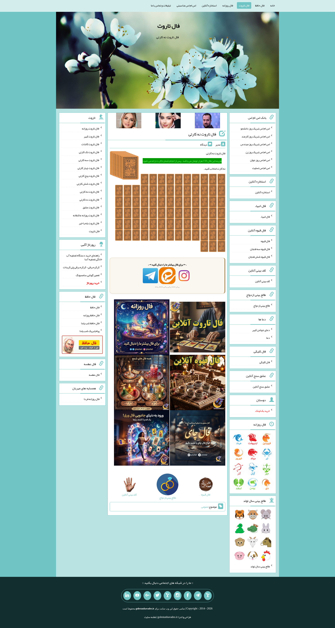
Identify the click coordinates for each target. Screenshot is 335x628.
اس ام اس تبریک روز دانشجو (255, 128)
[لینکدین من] (127, 595)
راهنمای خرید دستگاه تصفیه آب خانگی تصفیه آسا (84, 257)
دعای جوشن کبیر (261, 330)
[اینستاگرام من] (177, 595)
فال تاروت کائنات (90, 144)
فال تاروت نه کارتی (202, 134)
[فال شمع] (141, 383)
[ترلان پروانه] (168, 121)
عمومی (204, 506)
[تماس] (167, 595)
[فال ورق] (141, 438)
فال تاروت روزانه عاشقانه (86, 215)
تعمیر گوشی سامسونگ (87, 275)
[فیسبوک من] (188, 595)
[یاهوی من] (208, 595)
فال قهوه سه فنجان (260, 249)
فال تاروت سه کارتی (89, 160)
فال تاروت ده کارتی (89, 199)
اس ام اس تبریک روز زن (258, 152)
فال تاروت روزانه (90, 128)
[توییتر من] (157, 595)
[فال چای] (197, 438)
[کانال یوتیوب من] (137, 595)
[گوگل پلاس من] (147, 595)
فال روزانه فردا (91, 399)
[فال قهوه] (197, 383)
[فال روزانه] (141, 328)
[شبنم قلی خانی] (128, 121)
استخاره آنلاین (209, 5)
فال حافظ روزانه (91, 315)
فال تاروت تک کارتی (89, 152)
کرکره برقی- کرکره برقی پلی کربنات (81, 267)
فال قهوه (265, 241)
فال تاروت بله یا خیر (89, 223)
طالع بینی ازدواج (261, 305)
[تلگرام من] (198, 595)
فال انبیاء (265, 216)
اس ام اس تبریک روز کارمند (256, 136)
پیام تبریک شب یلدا (89, 331)
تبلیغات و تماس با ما (161, 5)
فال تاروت (244, 5)
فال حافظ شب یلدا (90, 323)
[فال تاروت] (197, 328)
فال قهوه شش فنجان (259, 256)
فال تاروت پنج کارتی (89, 175)
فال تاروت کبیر (91, 136)
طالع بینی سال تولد (260, 566)
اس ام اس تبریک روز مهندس (255, 144)
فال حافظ (259, 5)
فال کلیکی (264, 362)
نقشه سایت (150, 617)
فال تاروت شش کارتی (88, 183)
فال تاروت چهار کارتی (88, 168)
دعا (268, 337)
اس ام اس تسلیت (261, 168)
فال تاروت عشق (91, 207)
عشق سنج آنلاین (261, 386)
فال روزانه (227, 5)
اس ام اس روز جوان (260, 160)
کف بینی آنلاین (262, 281)
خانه (272, 5)
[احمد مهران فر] (207, 121)
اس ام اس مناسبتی (186, 5)
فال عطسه (94, 374)
